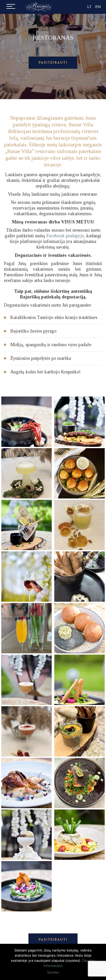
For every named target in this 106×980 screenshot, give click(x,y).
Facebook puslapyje (65, 235)
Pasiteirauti (53, 62)
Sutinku (53, 972)
